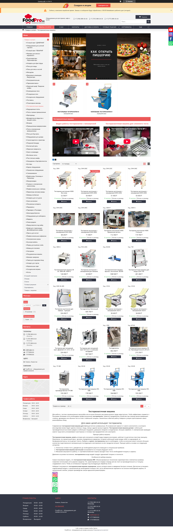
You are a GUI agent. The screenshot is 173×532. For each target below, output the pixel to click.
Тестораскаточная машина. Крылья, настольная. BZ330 (114, 270)
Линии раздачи (31, 222)
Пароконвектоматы (32, 83)
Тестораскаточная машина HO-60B (114, 389)
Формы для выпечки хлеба (35, 245)
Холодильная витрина (33, 269)
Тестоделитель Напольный (89, 309)
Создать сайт (42, 1)
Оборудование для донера (35, 137)
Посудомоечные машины (34, 254)
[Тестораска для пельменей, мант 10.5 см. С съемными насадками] (89, 337)
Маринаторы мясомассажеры (36, 192)
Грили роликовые (32, 201)
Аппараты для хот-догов (34, 198)
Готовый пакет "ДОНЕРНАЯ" (35, 43)
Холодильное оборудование (35, 97)
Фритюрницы (31, 115)
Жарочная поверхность (34, 149)
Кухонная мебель (32, 242)
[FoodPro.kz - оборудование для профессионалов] (33, 24)
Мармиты (30, 219)
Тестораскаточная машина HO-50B (89, 389)
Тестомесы (30, 100)
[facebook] (53, 160)
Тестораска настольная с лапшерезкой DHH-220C (114, 192)
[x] (55, 160)
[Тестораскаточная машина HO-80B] (139, 378)
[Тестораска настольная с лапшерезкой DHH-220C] (114, 180)
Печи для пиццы (32, 66)
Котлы (29, 272)
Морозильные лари (33, 266)
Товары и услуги (45, 27)
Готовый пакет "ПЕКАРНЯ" (35, 50)
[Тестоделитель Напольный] (89, 298)
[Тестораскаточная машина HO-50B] (89, 378)
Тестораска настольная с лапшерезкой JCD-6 (114, 309)
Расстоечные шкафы (33, 158)
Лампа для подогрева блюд (35, 260)
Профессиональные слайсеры (36, 189)
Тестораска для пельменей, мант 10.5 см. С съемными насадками (89, 349)
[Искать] (149, 21)
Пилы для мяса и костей (34, 69)
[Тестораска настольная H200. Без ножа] (64, 180)
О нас (61, 27)
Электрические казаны (34, 239)
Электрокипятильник (33, 80)
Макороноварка (31, 181)
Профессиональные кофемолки (36, 236)
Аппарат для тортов (33, 263)
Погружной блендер (33, 143)
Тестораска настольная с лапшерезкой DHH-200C (89, 192)
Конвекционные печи (33, 91)
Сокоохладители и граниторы (36, 140)
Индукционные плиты (33, 109)
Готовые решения (109, 27)
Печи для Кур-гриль (33, 134)
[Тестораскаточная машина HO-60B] (114, 378)
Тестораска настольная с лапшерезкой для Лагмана (89, 270)
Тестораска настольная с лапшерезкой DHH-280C (89, 231)
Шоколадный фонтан (33, 213)
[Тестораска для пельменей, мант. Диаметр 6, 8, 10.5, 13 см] (64, 337)
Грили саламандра (32, 152)
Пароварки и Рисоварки (34, 210)
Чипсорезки (30, 251)
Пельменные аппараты (34, 204)
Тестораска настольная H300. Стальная (139, 231)
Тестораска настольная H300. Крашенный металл (114, 231)
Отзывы (26, 279)
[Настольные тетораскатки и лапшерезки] (68, 96)
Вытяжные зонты (32, 155)
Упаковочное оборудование (35, 170)
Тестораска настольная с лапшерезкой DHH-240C (139, 192)
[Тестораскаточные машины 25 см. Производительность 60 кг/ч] (139, 337)
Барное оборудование (33, 167)
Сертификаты (126, 27)
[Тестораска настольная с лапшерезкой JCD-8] (139, 298)
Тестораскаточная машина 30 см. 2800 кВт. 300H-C (64, 270)
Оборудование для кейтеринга (36, 216)
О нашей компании (30, 276)
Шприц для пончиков (33, 248)
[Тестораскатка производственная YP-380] (64, 378)
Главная (30, 27)
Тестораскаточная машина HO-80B (139, 389)
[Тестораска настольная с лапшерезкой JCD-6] (114, 298)
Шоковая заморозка (33, 257)
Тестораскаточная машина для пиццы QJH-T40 (139, 270)
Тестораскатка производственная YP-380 (64, 389)
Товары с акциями (30, 290)
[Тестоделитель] (114, 337)
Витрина (29, 123)
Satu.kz (95, 528)
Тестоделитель (114, 348)
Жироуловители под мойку (35, 225)
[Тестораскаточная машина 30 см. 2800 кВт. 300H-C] (64, 258)
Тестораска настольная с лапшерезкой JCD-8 (139, 309)
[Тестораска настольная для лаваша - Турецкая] (64, 298)
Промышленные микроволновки (36, 126)
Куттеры (29, 164)
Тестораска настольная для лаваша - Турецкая (64, 309)
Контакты (75, 27)
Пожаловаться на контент (101, 530)
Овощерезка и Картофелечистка (37, 161)
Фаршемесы (30, 207)
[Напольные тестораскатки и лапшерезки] (101, 96)
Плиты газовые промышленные (36, 112)
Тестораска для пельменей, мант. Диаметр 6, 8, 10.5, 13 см (64, 349)
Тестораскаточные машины (35, 106)
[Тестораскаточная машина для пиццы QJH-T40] (139, 258)
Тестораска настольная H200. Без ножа (64, 192)
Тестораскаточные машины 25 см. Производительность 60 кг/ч (139, 349)
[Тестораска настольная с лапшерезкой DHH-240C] (139, 180)
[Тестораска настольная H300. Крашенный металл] (114, 219)
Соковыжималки (32, 173)
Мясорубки (30, 72)
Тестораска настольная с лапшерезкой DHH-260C (64, 231)
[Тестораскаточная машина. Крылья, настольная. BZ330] (114, 258)
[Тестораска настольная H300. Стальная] (139, 219)
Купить (65, 201)
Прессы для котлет (33, 233)
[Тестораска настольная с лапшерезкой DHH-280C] (89, 219)
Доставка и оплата (92, 27)
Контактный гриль (32, 146)
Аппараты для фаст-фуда (35, 63)
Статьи (26, 281)
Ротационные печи (32, 94)
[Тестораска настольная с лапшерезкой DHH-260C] (64, 219)
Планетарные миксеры (34, 103)
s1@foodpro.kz (29, 350)
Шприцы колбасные (33, 195)
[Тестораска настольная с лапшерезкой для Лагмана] (89, 258)
